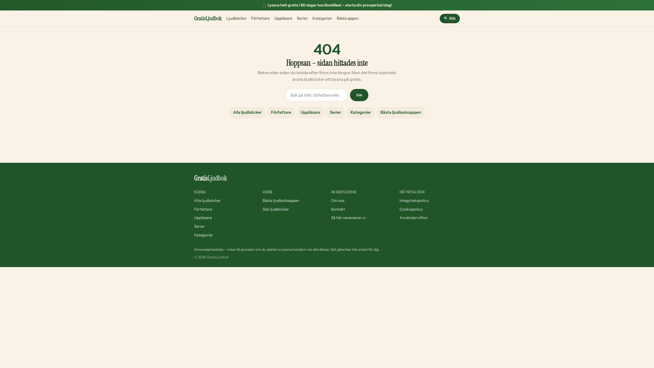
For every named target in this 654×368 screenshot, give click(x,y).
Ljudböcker (236, 18)
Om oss (337, 200)
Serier (302, 18)
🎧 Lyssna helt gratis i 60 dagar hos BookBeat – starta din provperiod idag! (327, 5)
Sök (450, 18)
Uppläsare (283, 18)
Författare (260, 18)
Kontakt (338, 209)
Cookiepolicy (411, 209)
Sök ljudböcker (276, 209)
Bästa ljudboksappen (400, 112)
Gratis (208, 18)
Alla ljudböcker (247, 112)
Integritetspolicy (414, 200)
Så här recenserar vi (348, 217)
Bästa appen (348, 18)
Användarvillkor (414, 217)
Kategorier (322, 18)
